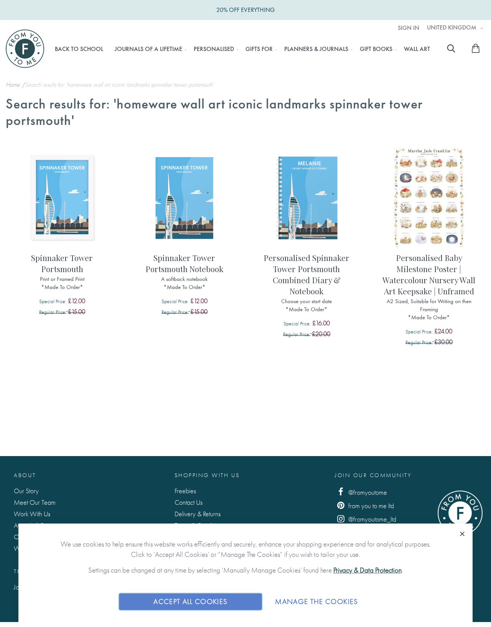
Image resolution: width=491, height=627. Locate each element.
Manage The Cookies (316, 601)
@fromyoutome (367, 492)
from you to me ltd (370, 505)
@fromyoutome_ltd (371, 519)
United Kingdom (452, 27)
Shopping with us (207, 475)
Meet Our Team (35, 502)
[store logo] (25, 49)
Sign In (408, 28)
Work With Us (32, 513)
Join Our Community (373, 475)
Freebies (185, 490)
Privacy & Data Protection (367, 570)
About (25, 475)
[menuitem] (79, 49)
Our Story (26, 490)
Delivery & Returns (198, 513)
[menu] (242, 49)
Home (13, 84)
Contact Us (189, 502)
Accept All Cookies (190, 601)
